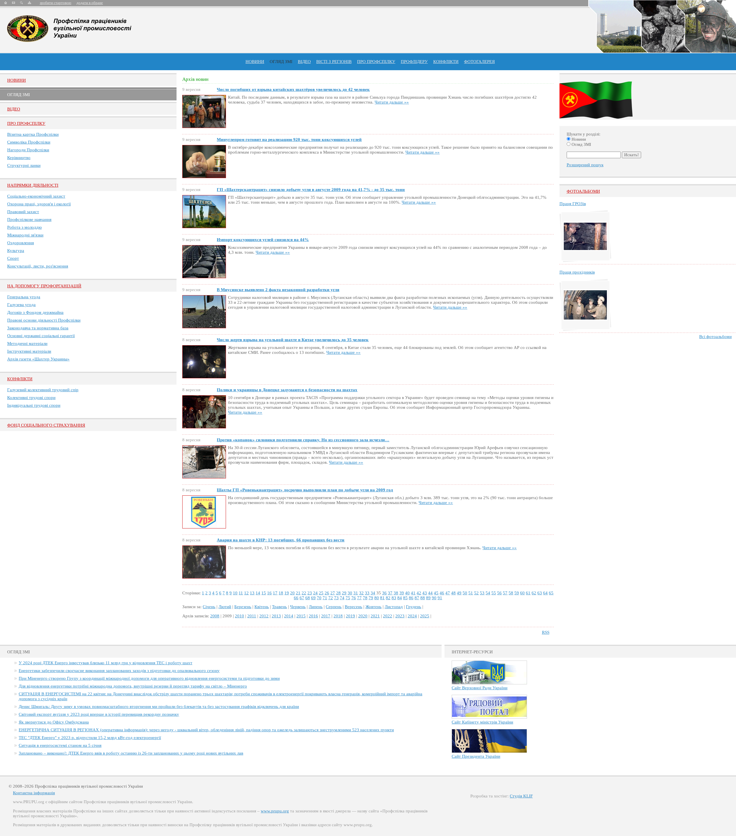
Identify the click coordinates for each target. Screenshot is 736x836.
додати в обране (89, 3)
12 (246, 593)
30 (350, 593)
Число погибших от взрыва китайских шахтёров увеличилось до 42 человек (293, 89)
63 (539, 593)
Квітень (261, 606)
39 (401, 593)
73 (336, 597)
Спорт (13, 258)
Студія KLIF (521, 796)
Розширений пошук (585, 165)
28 (338, 593)
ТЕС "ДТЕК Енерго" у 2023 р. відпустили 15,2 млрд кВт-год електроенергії (90, 737)
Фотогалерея (479, 61)
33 (367, 593)
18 (281, 593)
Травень (279, 606)
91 (440, 597)
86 (411, 597)
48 (453, 593)
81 (382, 597)
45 (436, 593)
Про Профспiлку (26, 123)
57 (505, 593)
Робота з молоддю (24, 227)
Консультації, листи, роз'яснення (37, 266)
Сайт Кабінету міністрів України (482, 722)
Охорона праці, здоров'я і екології (39, 204)
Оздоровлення (20, 243)
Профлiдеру (414, 61)
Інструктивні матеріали (29, 351)
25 (321, 593)
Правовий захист (23, 211)
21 (298, 593)
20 (292, 593)
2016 (313, 616)
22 (304, 593)
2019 (350, 616)
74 (342, 597)
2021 (375, 616)
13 (252, 593)
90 (434, 597)
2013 (276, 616)
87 (417, 597)
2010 (239, 616)
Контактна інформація (34, 793)
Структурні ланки (24, 165)
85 (405, 597)
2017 (325, 616)
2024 (412, 616)
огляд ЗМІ (281, 61)
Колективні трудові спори (31, 397)
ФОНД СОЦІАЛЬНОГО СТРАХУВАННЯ (46, 425)
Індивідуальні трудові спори (33, 405)
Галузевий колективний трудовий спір (42, 390)
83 (394, 597)
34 (373, 593)
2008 (214, 616)
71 (325, 597)
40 (407, 593)
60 (522, 593)
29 (344, 593)
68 (307, 597)
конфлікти (446, 61)
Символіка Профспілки (28, 142)
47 (447, 593)
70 (319, 597)
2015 (301, 616)
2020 (362, 616)
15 (263, 593)
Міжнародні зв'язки (25, 235)
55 (493, 593)
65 (551, 593)
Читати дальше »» (392, 102)
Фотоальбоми (583, 191)
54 (488, 593)
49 (459, 593)
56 (499, 593)
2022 (387, 616)
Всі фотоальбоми (715, 336)
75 (348, 597)
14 (258, 593)
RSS (545, 632)
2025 (424, 616)
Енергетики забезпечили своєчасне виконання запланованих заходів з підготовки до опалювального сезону (119, 670)
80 (376, 597)
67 (302, 597)
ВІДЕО (304, 61)
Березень (242, 606)
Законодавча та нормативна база (37, 328)
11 (241, 593)
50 (465, 593)
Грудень (413, 606)
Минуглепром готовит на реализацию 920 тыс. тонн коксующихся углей (289, 139)
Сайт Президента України (476, 756)
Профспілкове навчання (29, 219)
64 (545, 593)
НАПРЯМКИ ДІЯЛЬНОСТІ (32, 185)
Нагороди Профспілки (28, 150)
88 (422, 597)
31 (355, 593)
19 (286, 593)
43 (424, 593)
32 (361, 593)
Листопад (394, 606)
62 (534, 593)
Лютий (224, 606)
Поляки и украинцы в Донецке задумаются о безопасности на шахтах (287, 390)
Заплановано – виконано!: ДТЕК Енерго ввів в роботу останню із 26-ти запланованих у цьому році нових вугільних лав (131, 753)
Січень (209, 606)
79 (371, 597)
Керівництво (18, 157)
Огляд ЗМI (18, 94)
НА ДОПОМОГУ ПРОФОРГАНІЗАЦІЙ (44, 286)
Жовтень (373, 606)
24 (315, 593)
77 (359, 597)
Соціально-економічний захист (36, 196)
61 (528, 593)
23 (309, 593)
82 (388, 597)
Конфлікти (19, 379)
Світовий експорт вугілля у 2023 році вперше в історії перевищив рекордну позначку (99, 714)
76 (353, 597)
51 (470, 593)
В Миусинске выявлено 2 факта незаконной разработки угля (278, 289)
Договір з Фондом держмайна (35, 312)
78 (365, 597)
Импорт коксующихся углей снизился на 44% (263, 239)
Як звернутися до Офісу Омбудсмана (54, 722)
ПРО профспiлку (376, 61)
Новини (255, 61)
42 (419, 593)
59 (516, 593)
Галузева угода (21, 304)
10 (235, 593)
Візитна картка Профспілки (33, 134)
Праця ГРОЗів (572, 203)
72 (330, 597)
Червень (298, 606)
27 (332, 593)
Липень (316, 606)
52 (476, 593)
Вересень (353, 606)
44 (430, 593)
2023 (400, 616)
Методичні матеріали (27, 343)
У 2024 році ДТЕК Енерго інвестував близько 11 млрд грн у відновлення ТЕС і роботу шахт (105, 663)
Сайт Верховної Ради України (479, 688)
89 (428, 597)
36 (384, 593)
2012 (264, 616)
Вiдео (13, 109)
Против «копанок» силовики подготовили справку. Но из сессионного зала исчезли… (303, 440)
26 (327, 593)
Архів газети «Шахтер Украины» (38, 359)
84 (399, 597)
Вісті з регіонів (334, 61)
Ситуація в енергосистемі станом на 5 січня (60, 745)
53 (482, 593)
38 (396, 593)
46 (442, 593)
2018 (338, 616)
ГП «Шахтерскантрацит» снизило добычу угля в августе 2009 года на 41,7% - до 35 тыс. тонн (311, 189)
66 (296, 597)
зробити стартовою (55, 3)
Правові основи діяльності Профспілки (43, 320)
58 (511, 593)
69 (313, 597)
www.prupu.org (275, 811)
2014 (288, 616)
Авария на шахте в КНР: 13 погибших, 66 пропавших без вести (280, 540)
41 (413, 593)
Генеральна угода (23, 297)
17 (275, 593)
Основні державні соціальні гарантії (41, 335)
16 (269, 593)
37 (390, 593)
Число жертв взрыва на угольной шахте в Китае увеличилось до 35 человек (293, 339)
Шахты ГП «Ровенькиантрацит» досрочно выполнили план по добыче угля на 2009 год (305, 490)
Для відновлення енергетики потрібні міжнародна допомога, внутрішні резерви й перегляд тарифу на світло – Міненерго (133, 686)
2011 (251, 616)
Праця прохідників (577, 272)
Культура (15, 250)
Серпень (334, 606)
